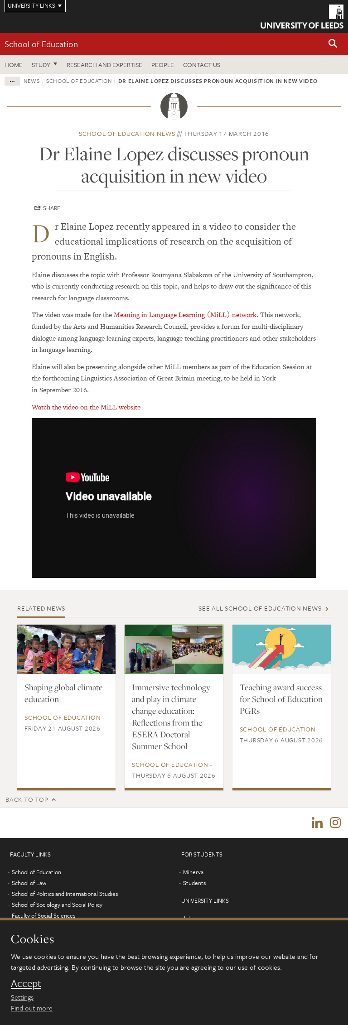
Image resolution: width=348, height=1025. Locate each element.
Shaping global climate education (63, 693)
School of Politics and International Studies (65, 893)
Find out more (32, 1008)
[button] (333, 44)
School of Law (29, 882)
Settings (22, 997)
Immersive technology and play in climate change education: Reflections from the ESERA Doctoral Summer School (171, 716)
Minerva (193, 871)
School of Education (41, 44)
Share (51, 207)
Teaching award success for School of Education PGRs (281, 699)
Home (14, 64)
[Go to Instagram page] (335, 823)
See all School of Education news (259, 608)
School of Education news (127, 133)
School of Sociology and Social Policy (57, 904)
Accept (26, 983)
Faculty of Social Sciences (43, 915)
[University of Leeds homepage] (302, 17)
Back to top (26, 799)
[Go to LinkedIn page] (317, 823)
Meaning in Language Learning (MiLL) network (185, 314)
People (162, 64)
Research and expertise (104, 64)
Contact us (201, 64)
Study (41, 64)
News (32, 81)
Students (194, 882)
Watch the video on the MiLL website (86, 407)
